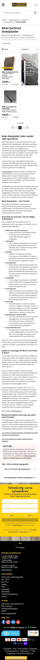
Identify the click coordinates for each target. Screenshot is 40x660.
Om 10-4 (4, 582)
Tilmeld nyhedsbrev (9, 594)
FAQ (3, 587)
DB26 (3, 611)
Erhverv (29, 515)
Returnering (6, 606)
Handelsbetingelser (9, 608)
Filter (6, 49)
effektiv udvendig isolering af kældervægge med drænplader (19, 457)
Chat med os (6, 570)
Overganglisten (7, 172)
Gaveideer (5, 589)
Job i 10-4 (5, 579)
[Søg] (35, 13)
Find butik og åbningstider (12, 577)
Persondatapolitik (8, 613)
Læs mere (6, 43)
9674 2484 (13, 558)
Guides (4, 584)
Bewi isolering (17, 411)
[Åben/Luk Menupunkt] (3, 4)
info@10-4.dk (12, 556)
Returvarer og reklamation (12, 604)
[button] (20, 470)
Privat (11, 515)
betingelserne (17, 525)
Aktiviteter (5, 591)
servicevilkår (23, 532)
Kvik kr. (4, 596)
